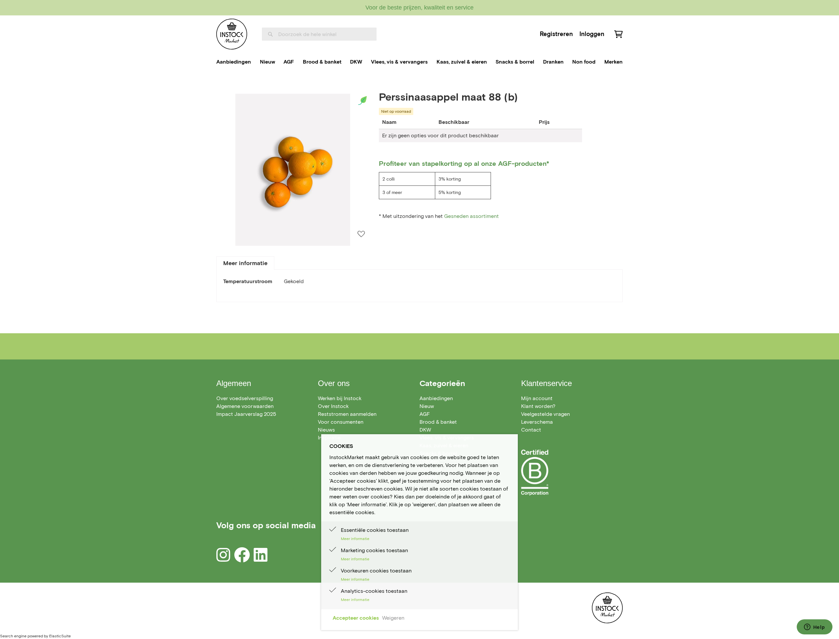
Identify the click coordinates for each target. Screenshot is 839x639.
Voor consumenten (340, 422)
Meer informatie (245, 263)
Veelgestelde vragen (545, 414)
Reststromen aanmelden (347, 414)
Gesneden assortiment (472, 216)
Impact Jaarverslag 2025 (246, 414)
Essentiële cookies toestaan (375, 530)
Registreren (556, 34)
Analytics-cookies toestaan (374, 591)
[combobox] (319, 34)
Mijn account (537, 398)
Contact (531, 430)
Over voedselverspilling (244, 398)
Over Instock (333, 406)
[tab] (245, 263)
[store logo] (231, 34)
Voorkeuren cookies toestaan (376, 571)
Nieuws (326, 430)
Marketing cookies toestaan (374, 550)
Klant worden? (538, 406)
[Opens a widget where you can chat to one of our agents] (814, 627)
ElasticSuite (60, 635)
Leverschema (537, 422)
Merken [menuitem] (613, 62)
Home (223, 83)
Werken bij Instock (339, 398)
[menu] (419, 62)
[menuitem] (233, 62)
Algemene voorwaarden (245, 406)
